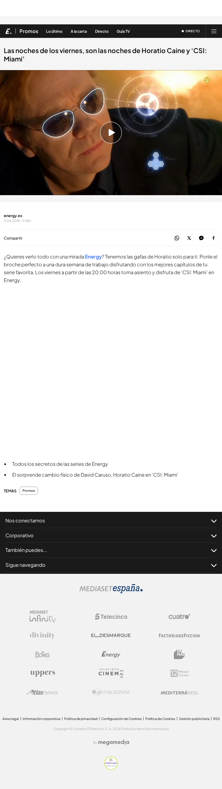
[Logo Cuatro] (179, 616)
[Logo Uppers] (42, 673)
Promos (28, 31)
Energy (93, 256)
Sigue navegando (25, 565)
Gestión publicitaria (194, 719)
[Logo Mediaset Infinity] (43, 616)
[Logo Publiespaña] (111, 692)
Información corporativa (41, 719)
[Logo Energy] (111, 654)
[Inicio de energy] (8, 31)
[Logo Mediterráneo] (179, 692)
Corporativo (19, 535)
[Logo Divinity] (42, 635)
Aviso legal (10, 719)
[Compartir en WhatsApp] (177, 238)
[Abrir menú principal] (214, 31)
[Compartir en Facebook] (213, 238)
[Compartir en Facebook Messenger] (201, 238)
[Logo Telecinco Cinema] (111, 673)
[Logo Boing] (42, 654)
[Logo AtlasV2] (42, 692)
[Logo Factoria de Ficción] (179, 635)
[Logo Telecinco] (111, 616)
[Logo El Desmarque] (110, 635)
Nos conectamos (25, 520)
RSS (216, 719)
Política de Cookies (160, 719)
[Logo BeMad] (179, 654)
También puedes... (26, 550)
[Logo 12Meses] (180, 673)
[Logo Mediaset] (111, 591)
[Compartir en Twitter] (189, 238)
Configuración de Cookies (121, 719)
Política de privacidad (80, 719)
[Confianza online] (111, 768)
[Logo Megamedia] (113, 742)
